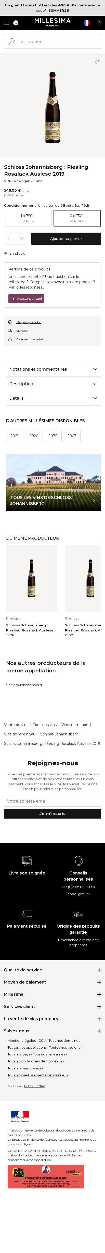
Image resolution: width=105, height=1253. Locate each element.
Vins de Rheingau (19, 734)
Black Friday (34, 1086)
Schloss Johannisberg (24, 685)
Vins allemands (74, 724)
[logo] (52, 23)
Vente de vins (16, 724)
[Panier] (99, 23)
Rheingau (22, 181)
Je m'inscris (52, 813)
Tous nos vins (45, 724)
